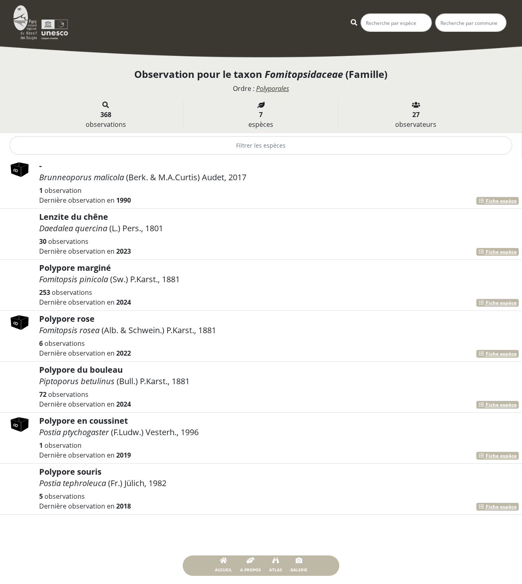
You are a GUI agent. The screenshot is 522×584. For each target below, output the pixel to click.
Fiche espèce (500, 200)
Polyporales (272, 88)
